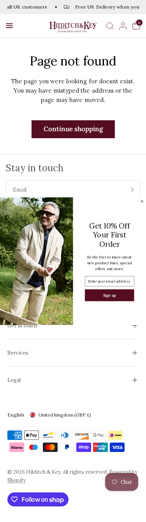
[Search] (110, 25)
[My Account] (123, 25)
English (15, 415)
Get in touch (22, 325)
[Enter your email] (132, 189)
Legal (14, 380)
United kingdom (65, 415)
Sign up (109, 295)
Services (17, 353)
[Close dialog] (141, 201)
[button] (9, 25)
